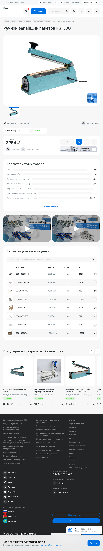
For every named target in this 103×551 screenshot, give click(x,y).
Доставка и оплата (76, 449)
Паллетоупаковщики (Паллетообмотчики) (11, 428)
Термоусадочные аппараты (13, 463)
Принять (93, 543)
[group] (51, 70)
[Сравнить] (21, 404)
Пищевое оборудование (12, 456)
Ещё (22, 3)
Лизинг (72, 438)
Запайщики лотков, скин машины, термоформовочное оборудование (17, 442)
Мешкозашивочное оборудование (49, 439)
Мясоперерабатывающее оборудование (13, 447)
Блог (17, 3)
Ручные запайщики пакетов (41, 22)
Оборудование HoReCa (12, 452)
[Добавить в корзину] (95, 274)
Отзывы (72, 464)
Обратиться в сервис (76, 515)
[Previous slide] (91, 351)
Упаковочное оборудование (14, 460)
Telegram (11, 487)
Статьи (71, 460)
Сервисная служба (76, 424)
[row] (52, 274)
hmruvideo (47, 2)
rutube (10, 501)
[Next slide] (97, 351)
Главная (6, 22)
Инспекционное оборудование (48, 426)
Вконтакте (12, 472)
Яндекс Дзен (13, 492)
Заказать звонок (90, 3)
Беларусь (12, 516)
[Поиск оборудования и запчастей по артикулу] (93, 259)
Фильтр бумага (42, 457)
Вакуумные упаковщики (12, 424)
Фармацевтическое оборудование (49, 450)
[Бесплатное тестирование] (94, 149)
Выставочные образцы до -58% (15, 420)
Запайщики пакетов (24, 22)
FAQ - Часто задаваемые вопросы (82, 468)
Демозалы (73, 435)
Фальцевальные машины (45, 446)
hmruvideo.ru (13, 497)
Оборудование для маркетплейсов (16, 437)
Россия (11, 512)
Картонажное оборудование (47, 430)
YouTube (11, 477)
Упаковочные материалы (45, 443)
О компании (8, 3)
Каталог (13, 22)
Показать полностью (51, 207)
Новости (72, 427)
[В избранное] (26, 404)
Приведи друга (75, 442)
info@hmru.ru (63, 492)
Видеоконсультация (77, 446)
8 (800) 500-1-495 (71, 3)
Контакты (72, 431)
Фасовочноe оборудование (47, 454)
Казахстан (12, 521)
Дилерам (72, 453)
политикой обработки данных (51, 545)
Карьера (72, 457)
